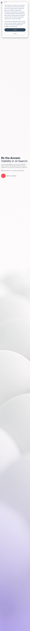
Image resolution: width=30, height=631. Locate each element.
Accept (15, 29)
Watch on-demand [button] (11, 175)
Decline (15, 33)
